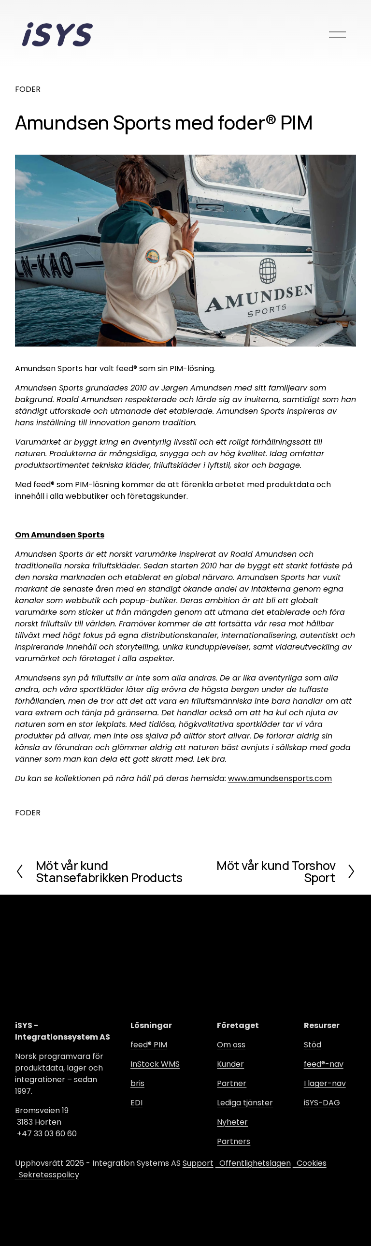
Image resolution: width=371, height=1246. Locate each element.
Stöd (312, 1044)
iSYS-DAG (322, 1102)
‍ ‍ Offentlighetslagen (253, 1163)
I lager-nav (325, 1083)
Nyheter (232, 1122)
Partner (231, 1083)
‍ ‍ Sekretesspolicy (47, 1174)
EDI (136, 1102)
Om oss (231, 1044)
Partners (233, 1141)
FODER (28, 89)
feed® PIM (148, 1044)
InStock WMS (155, 1064)
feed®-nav (323, 1064)
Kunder (230, 1064)
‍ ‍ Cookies (310, 1163)
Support (198, 1163)
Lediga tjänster (245, 1102)
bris (137, 1083)
